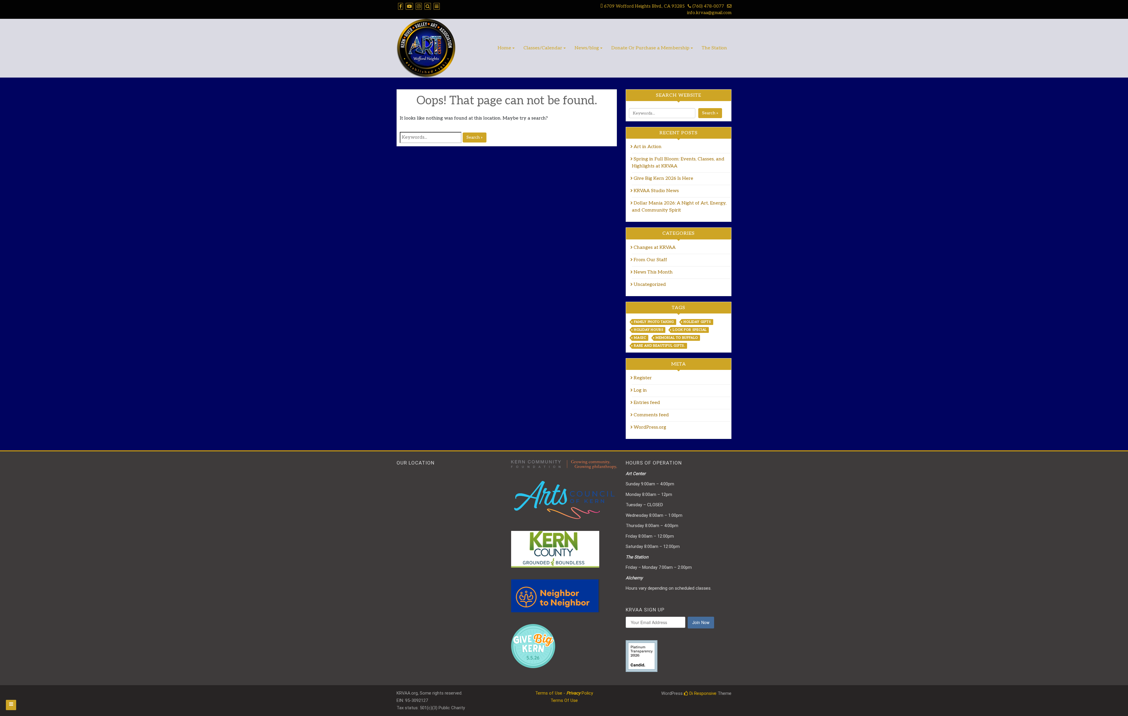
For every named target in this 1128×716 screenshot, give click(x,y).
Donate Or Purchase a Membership (650, 48)
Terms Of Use (564, 700)
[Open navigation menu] (11, 705)
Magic (640, 338)
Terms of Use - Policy (564, 693)
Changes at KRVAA (655, 247)
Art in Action (648, 147)
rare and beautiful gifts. (659, 346)
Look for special (690, 330)
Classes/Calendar (542, 48)
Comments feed (651, 415)
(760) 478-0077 (707, 6)
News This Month (653, 272)
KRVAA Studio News (656, 191)
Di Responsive (702, 693)
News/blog (587, 48)
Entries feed (647, 402)
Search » (474, 137)
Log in (640, 390)
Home (504, 48)
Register (643, 378)
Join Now (700, 622)
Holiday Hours (648, 330)
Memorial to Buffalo (677, 338)
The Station (714, 48)
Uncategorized (650, 284)
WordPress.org (650, 427)
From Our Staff (650, 260)
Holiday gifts (697, 322)
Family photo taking (654, 322)
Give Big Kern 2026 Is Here (663, 178)
